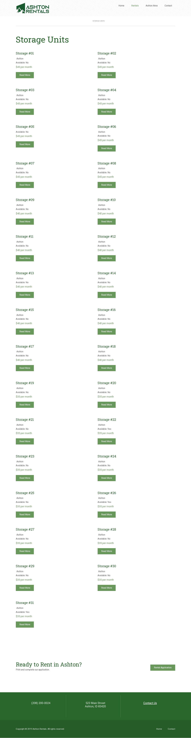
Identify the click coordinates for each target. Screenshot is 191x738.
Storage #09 (25, 200)
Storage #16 (107, 310)
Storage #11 (24, 236)
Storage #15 (25, 310)
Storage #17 (25, 346)
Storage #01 (25, 53)
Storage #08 (107, 163)
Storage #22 (107, 420)
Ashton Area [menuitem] (152, 5)
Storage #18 (107, 346)
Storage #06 (107, 127)
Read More (24, 75)
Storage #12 (107, 236)
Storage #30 (107, 566)
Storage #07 (25, 163)
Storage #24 (107, 456)
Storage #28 (107, 529)
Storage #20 (107, 383)
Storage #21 (25, 420)
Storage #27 (25, 529)
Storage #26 (107, 493)
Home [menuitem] (121, 5)
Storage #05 (25, 127)
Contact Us (150, 703)
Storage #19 (25, 383)
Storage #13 (25, 273)
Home (159, 729)
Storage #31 (25, 603)
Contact (171, 729)
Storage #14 (107, 273)
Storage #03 (25, 90)
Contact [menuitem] (168, 5)
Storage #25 (25, 493)
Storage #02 (107, 53)
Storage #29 (25, 566)
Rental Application (163, 667)
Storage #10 (107, 200)
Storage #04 (107, 90)
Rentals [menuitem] (136, 6)
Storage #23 (25, 456)
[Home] (32, 7)
